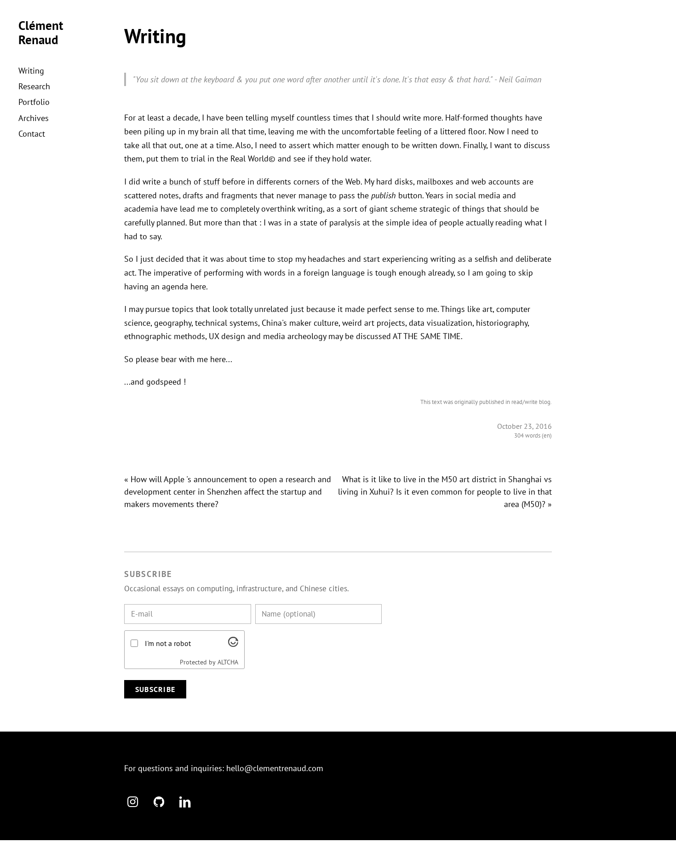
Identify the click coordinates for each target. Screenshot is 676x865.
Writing (31, 70)
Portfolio (34, 102)
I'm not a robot (168, 643)
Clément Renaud (40, 32)
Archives (33, 118)
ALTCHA (228, 662)
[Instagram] (133, 801)
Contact (31, 133)
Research (34, 86)
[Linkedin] (185, 801)
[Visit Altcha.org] (233, 644)
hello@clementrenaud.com (274, 768)
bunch (180, 181)
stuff (211, 181)
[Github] (159, 801)
